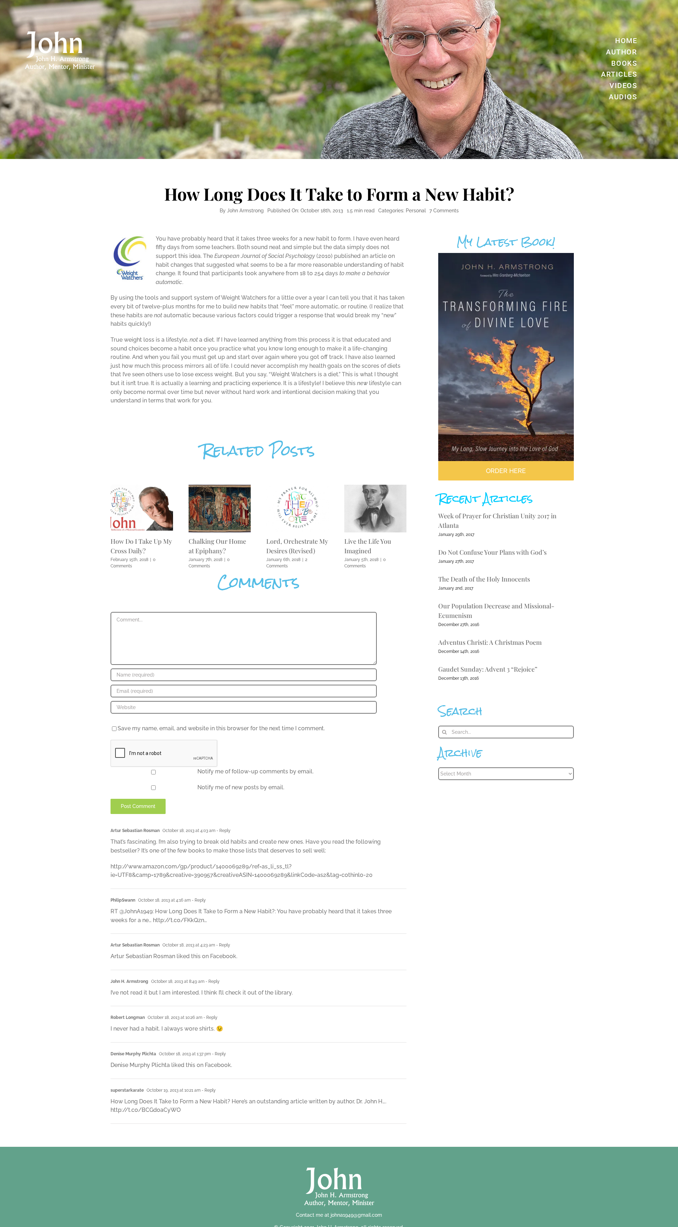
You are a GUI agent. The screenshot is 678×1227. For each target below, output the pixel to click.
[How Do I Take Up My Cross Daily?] (142, 488)
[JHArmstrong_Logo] (339, 1163)
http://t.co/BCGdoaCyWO (146, 1110)
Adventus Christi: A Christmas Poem (490, 642)
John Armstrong (245, 210)
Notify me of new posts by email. (240, 787)
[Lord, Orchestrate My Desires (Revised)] (297, 488)
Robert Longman (128, 1017)
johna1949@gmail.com (356, 1215)
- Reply (223, 830)
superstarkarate (127, 1090)
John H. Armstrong (129, 981)
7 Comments (444, 210)
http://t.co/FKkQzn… (180, 920)
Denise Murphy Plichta (133, 1053)
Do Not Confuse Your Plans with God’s (492, 552)
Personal (416, 210)
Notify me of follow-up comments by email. (255, 771)
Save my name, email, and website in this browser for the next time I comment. (221, 728)
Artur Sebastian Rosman (135, 830)
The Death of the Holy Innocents (484, 579)
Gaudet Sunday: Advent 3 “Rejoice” (487, 669)
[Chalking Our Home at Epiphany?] (220, 488)
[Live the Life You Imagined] (375, 488)
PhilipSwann (123, 900)
